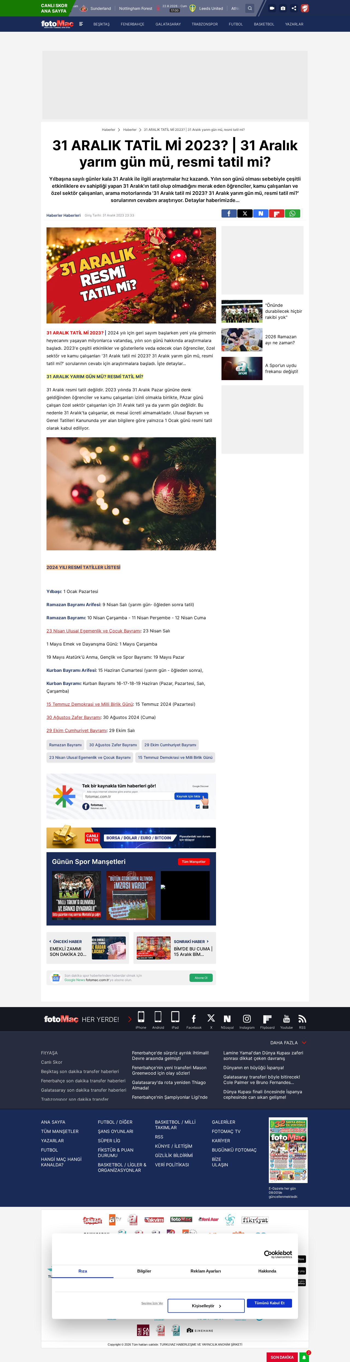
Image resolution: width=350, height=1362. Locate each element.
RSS (159, 1137)
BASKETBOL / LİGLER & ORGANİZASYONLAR (122, 1167)
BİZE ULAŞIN (220, 1161)
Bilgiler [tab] (144, 1271)
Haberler (108, 130)
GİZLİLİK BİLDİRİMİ (174, 1155)
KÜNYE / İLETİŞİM (173, 1146)
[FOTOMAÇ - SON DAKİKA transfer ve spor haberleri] (57, 24)
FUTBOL (49, 1150)
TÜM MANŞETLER (59, 1131)
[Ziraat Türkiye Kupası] (305, 8)
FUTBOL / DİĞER (115, 1122)
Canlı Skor (51, 1062)
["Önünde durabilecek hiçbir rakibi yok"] (241, 311)
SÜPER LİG (109, 1140)
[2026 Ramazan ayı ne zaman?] (241, 339)
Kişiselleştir (203, 1305)
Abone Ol (201, 978)
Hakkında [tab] (267, 1271)
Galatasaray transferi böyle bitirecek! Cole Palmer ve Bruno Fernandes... (261, 1079)
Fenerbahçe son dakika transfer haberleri (83, 1080)
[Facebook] (229, 213)
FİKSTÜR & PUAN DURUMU (115, 1152)
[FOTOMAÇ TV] (272, 8)
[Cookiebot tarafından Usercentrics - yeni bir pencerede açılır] (268, 1254)
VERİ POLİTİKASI (172, 1164)
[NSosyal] (261, 213)
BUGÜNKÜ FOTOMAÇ (234, 1150)
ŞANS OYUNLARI (115, 1131)
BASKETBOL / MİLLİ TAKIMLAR (175, 1124)
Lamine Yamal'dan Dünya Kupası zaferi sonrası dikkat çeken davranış (263, 1055)
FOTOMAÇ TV (226, 1131)
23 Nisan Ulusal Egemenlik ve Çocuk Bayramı (93, 631)
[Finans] (131, 837)
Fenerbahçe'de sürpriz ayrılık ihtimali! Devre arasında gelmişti (170, 1055)
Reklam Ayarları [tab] (206, 1271)
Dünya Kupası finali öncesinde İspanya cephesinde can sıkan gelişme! (262, 1094)
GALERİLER (223, 1122)
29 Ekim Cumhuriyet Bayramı (76, 730)
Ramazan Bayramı (65, 744)
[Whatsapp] (292, 213)
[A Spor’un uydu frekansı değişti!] (241, 368)
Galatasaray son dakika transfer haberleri (83, 1090)
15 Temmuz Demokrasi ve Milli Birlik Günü (89, 704)
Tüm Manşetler (194, 862)
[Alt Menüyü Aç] (81, 24)
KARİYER (221, 1140)
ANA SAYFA (53, 1122)
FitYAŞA (49, 1053)
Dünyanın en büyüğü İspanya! (253, 1067)
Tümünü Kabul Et (269, 1303)
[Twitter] (245, 213)
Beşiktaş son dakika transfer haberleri (80, 1071)
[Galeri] (283, 8)
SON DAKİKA (282, 1357)
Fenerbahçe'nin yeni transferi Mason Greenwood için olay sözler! (169, 1070)
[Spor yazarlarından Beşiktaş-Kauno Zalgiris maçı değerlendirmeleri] (76, 895)
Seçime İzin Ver (152, 1303)
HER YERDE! (100, 1019)
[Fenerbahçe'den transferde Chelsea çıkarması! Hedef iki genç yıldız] (185, 895)
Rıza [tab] (82, 1271)
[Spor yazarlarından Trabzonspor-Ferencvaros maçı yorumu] (130, 895)
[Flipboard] (276, 213)
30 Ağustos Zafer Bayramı (73, 717)
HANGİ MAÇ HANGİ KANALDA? (61, 1161)
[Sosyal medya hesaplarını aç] (294, 8)
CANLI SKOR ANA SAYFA (54, 8)
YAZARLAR (52, 1140)
